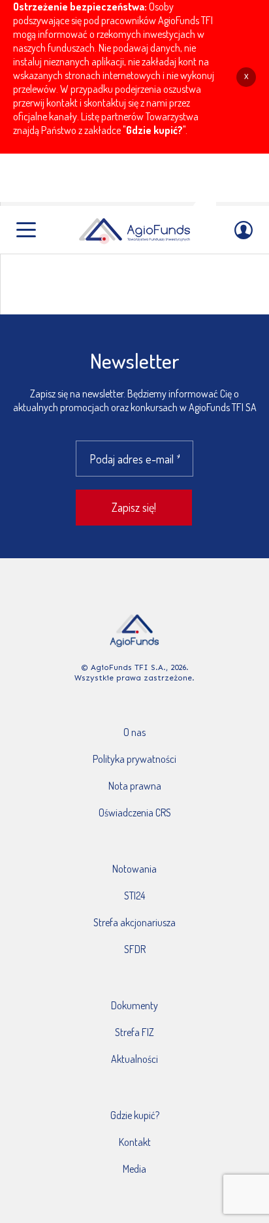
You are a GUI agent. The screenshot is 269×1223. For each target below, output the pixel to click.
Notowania (134, 868)
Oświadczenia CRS (135, 812)
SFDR (135, 949)
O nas (134, 732)
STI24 (134, 895)
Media (134, 1168)
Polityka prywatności (134, 758)
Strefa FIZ (134, 1032)
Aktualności (134, 1058)
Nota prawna (134, 785)
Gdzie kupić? (154, 130)
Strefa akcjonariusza (134, 922)
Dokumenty (134, 1005)
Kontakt (135, 1141)
